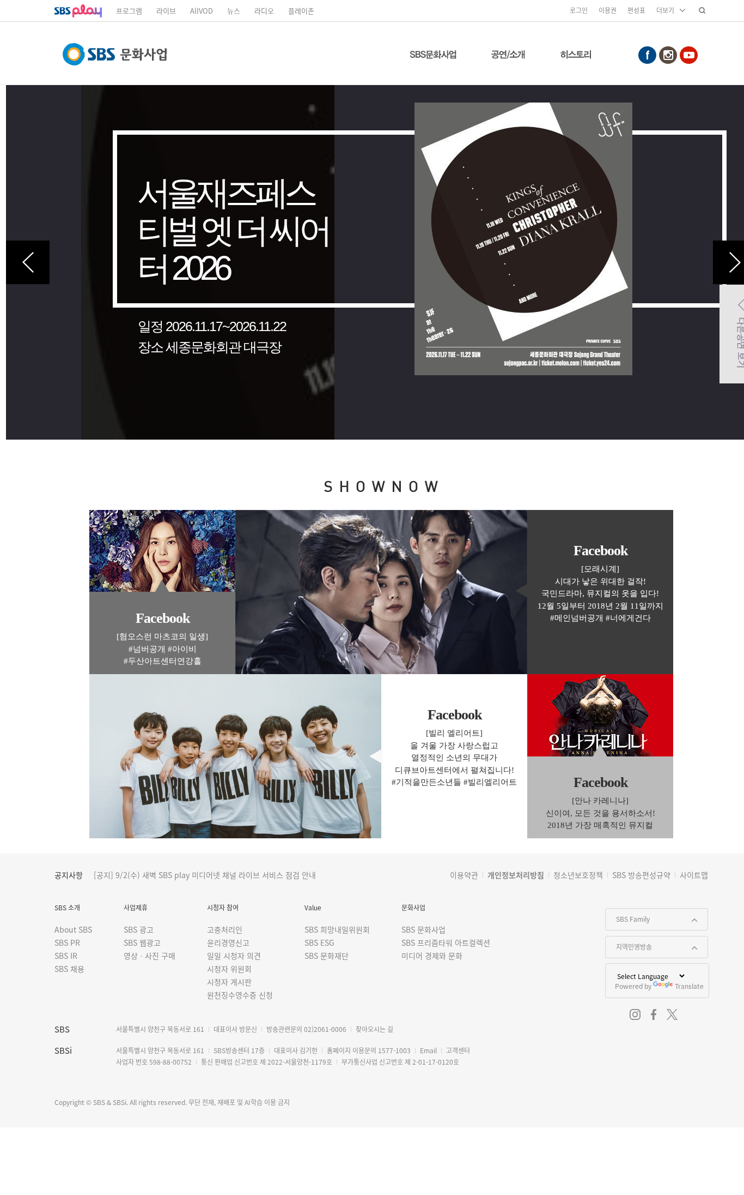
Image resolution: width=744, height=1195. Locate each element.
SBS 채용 (69, 968)
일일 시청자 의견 (234, 955)
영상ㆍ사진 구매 (149, 955)
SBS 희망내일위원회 (337, 929)
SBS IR (65, 955)
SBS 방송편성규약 (641, 874)
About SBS (73, 929)
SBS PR (67, 942)
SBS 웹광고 (142, 942)
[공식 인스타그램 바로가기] (635, 1014)
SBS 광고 (139, 929)
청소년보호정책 (578, 874)
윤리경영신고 (228, 942)
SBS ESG (319, 942)
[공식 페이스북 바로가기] (653, 1014)
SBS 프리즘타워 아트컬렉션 (445, 942)
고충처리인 (224, 929)
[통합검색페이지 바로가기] (702, 10)
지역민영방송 (629, 943)
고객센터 (458, 1050)
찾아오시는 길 (374, 1029)
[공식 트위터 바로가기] (672, 1014)
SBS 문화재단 (326, 955)
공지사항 (68, 874)
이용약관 (464, 874)
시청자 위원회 (229, 968)
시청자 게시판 (229, 981)
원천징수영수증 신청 (240, 994)
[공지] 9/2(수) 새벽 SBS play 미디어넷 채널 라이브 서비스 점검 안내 (205, 874)
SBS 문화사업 (423, 929)
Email (428, 1050)
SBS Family (628, 916)
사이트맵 (694, 874)
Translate (689, 985)
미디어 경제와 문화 (431, 955)
